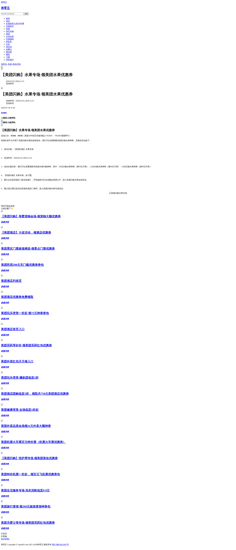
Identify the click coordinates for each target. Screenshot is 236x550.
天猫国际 (10, 39)
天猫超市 (10, 26)
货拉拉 (9, 47)
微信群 (9, 52)
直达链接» (4, 112)
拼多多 (9, 42)
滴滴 (8, 34)
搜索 (26, 14)
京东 (8, 44)
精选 (8, 18)
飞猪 (8, 57)
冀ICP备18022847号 (60, 545)
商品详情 (17, 64)
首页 (5, 534)
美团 (8, 29)
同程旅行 (10, 60)
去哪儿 (9, 49)
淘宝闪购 (10, 31)
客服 (5, 536)
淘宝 (8, 21)
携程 (8, 54)
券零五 (4, 2)
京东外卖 (10, 36)
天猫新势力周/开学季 (15, 24)
